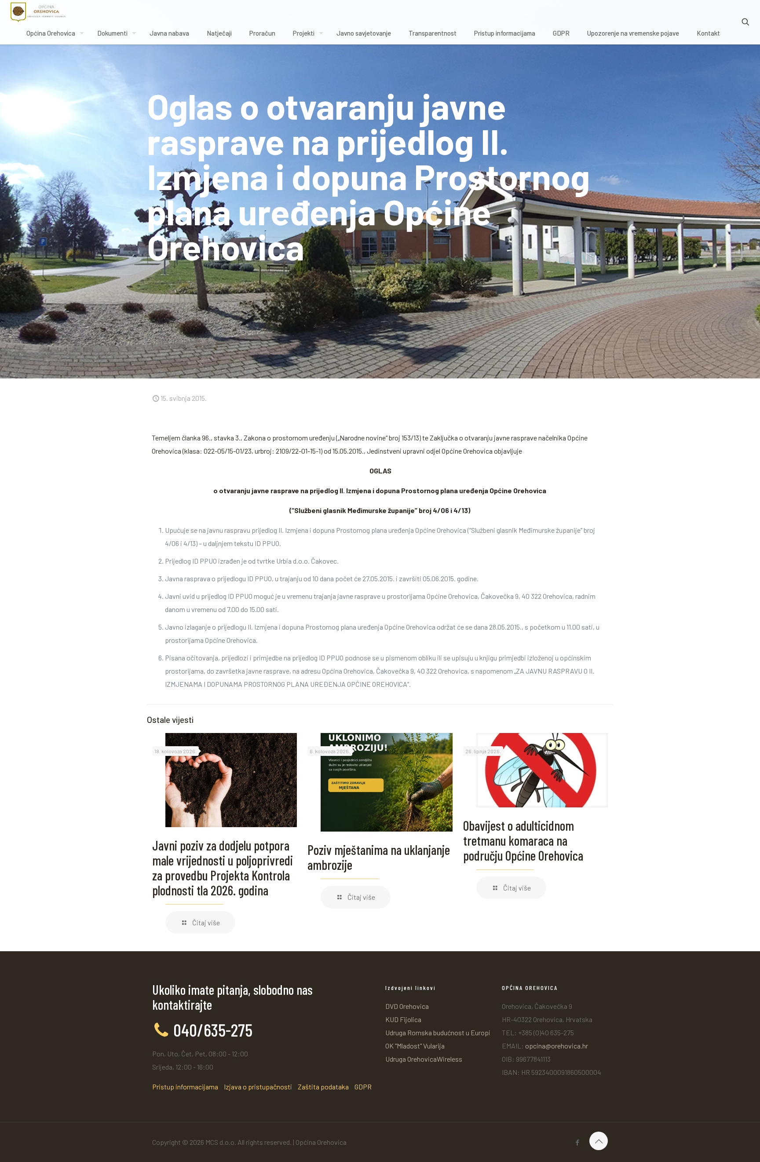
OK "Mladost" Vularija (415, 1045)
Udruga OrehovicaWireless (423, 1059)
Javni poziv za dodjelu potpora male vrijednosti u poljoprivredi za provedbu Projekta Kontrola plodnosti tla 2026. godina (222, 867)
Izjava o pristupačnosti (258, 1086)
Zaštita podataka (323, 1086)
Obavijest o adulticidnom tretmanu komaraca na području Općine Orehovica (523, 840)
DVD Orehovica (407, 1006)
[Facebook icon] (577, 1142)
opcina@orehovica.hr (556, 1045)
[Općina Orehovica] (38, 11)
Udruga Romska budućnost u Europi (437, 1032)
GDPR (363, 1086)
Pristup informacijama (185, 1086)
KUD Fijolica (403, 1019)
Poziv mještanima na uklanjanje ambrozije (378, 857)
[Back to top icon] (598, 1141)
